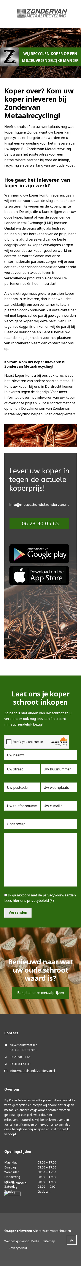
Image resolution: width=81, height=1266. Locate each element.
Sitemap (49, 1241)
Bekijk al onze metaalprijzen (40, 992)
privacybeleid (38, 900)
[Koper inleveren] (42, 12)
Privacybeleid (18, 1248)
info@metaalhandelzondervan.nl (32, 1071)
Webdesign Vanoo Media (21, 1241)
